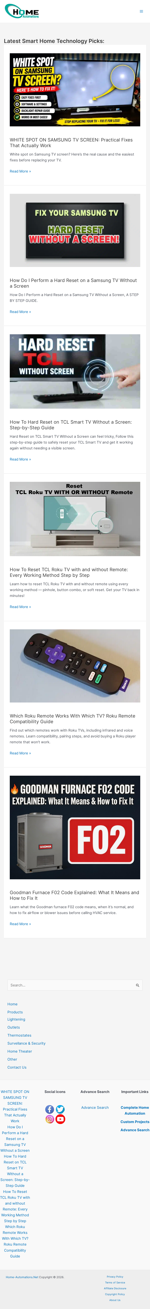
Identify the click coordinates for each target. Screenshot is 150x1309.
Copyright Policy (115, 1294)
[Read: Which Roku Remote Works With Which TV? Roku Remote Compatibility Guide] (75, 668)
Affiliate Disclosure (115, 1288)
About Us (115, 1300)
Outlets (13, 1027)
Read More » (20, 171)
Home (12, 1004)
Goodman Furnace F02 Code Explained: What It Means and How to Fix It (74, 895)
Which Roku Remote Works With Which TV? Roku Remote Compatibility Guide (72, 718)
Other (12, 1059)
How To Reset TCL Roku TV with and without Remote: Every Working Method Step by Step (69, 572)
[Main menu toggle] (141, 11)
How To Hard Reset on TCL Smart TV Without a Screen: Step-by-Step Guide (71, 424)
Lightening (16, 1019)
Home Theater (19, 1051)
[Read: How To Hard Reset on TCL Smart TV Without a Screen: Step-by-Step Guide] (75, 374)
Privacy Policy (115, 1276)
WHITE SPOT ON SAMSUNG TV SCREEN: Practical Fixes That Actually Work (71, 142)
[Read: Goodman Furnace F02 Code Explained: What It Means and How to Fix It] (75, 830)
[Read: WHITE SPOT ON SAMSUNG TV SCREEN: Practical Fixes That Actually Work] (75, 92)
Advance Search (95, 1107)
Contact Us (17, 1067)
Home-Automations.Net (22, 1277)
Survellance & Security (26, 1043)
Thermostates (19, 1035)
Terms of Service (115, 1282)
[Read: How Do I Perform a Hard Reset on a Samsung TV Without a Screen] (75, 232)
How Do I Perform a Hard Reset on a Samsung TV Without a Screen (73, 283)
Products (15, 1012)
